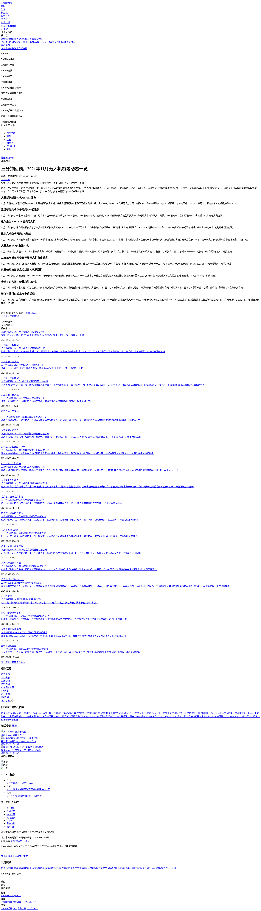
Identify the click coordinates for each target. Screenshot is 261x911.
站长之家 (72, 868)
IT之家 (101, 868)
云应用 (21, 447)
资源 (7, 48)
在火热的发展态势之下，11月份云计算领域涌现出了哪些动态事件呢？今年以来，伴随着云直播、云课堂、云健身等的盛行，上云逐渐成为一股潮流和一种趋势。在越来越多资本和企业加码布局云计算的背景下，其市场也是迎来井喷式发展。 (116, 586)
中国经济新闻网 (90, 868)
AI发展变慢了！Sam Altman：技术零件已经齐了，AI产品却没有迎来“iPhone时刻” (107, 716)
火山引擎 (172, 868)
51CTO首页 (6, 3)
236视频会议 (126, 868)
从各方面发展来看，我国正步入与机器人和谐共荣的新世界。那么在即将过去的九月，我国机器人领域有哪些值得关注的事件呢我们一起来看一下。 (71, 420)
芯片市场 (18, 497)
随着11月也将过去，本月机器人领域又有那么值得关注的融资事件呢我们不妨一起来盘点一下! (46, 401)
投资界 (158, 868)
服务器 (8, 530)
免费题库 (70, 42)
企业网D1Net (148, 868)
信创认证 (25, 42)
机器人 (4, 411)
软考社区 (5, 16)
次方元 (164, 868)
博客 (3, 6)
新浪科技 (5, 868)
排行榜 (17, 39)
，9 (22, 365)
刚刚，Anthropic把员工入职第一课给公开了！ (226, 713)
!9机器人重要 (23, 417)
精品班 (4, 13)
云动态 (21, 662)
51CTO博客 (12, 789)
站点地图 (11, 814)
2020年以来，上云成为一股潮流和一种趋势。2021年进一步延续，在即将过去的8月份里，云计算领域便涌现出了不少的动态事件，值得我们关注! (70, 652)
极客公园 (115, 868)
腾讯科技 (14, 868)
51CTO (10, 783)
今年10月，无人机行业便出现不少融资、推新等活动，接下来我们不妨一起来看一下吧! (42, 335)
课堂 (16, 48)
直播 (25, 48)
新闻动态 (11, 811)
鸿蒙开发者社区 (8, 26)
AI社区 (10, 143)
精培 (20, 796)
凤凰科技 (31, 868)
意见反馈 (11, 818)
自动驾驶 (5, 463)
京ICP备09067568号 (19, 841)
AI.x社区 (45, 789)
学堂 (3, 9)
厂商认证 (42, 42)
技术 (18, 613)
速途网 (80, 868)
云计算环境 (13, 447)
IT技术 (50, 42)
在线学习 (5, 45)
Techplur (29, 783)
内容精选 (11, 133)
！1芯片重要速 (23, 566)
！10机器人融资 (23, 467)
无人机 (4, 316)
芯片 (3, 497)
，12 (23, 348)
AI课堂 (4, 29)
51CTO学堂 (12, 796)
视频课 (4, 39)
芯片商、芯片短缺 (14, 546)
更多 (14, 725)
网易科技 (22, 868)
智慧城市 (12, 613)
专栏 (20, 48)
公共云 (11, 646)
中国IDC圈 (137, 868)
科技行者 (49, 868)
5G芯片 (9, 579)
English (10, 820)
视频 (9, 136)
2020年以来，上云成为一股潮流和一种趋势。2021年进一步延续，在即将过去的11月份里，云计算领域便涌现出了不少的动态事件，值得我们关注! (71, 437)
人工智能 (12, 316)
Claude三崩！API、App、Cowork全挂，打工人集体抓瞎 (172, 716)
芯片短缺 (16, 530)
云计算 (4, 447)
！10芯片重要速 (24, 483)
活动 (9, 149)
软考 (18, 42)
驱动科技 (40, 868)
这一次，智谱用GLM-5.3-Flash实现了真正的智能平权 (70, 713)
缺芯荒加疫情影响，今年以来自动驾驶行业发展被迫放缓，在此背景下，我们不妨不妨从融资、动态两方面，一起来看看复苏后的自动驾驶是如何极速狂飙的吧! (77, 453)
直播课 (30, 39)
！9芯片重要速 (23, 516)
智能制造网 (31, 313)
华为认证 (33, 42)
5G (17, 316)
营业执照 (5, 856)
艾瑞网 (64, 868)
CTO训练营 (36, 796)
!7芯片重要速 (22, 500)
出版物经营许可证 (19, 856)
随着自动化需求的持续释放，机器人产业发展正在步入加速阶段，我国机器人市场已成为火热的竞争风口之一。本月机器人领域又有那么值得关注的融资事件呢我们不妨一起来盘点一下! (89, 470)
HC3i (23, 783)
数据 (10, 596)
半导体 (17, 563)
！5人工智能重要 (25, 616)
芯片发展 (9, 497)
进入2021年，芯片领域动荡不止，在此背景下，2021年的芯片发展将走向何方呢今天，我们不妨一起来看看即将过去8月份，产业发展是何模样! (69, 536)
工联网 (108, 868)
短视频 (24, 39)
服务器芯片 (18, 579)
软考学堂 (38, 39)
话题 (9, 139)
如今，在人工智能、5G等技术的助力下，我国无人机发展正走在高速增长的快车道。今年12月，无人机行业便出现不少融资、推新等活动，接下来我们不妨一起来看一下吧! (83, 351)
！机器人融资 (22, 398)
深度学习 (16, 629)
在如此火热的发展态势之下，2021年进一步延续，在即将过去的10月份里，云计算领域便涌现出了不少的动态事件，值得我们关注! (63, 636)
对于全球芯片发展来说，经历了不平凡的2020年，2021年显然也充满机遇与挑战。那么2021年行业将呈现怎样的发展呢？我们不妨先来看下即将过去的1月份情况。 (79, 569)
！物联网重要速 (21, 599)
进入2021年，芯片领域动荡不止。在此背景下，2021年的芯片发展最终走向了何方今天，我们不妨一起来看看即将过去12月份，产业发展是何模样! (71, 553)
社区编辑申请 (7, 158)
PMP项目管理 (59, 42)
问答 (12, 48)
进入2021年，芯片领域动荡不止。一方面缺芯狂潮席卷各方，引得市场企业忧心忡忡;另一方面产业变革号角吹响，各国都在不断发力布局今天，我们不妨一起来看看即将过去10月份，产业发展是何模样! (97, 486)
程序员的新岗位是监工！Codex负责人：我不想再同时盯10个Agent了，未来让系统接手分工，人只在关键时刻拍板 (149, 713)
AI (17, 345)
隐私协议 (11, 827)
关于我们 (11, 808)
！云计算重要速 (25, 433)
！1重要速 (24, 381)
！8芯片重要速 (23, 533)
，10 (23, 332)
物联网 (4, 613)
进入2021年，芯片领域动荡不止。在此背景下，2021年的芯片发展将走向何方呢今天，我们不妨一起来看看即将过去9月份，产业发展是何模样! (69, 520)
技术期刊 (11, 146)
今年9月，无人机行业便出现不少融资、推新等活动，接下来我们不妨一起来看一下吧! (42, 368)
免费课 (4, 19)
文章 (3, 48)
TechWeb (57, 868)
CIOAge (17, 783)
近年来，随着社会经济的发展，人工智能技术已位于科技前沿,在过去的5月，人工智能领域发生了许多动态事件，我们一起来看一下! (64, 619)
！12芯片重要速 (24, 550)
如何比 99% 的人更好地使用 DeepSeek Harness (23, 713)
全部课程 (5, 42)
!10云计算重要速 (24, 632)
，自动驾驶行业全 (25, 450)
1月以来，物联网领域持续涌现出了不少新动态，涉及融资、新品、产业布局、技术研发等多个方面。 (49, 602)
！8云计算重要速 (24, 649)
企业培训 (5, 22)
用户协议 (11, 823)
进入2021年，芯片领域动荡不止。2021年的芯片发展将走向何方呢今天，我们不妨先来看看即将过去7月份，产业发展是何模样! (61, 503)
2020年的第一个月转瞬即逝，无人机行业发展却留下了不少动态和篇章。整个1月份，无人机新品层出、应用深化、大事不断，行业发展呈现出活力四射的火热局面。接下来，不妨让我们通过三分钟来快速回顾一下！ (104, 385)
